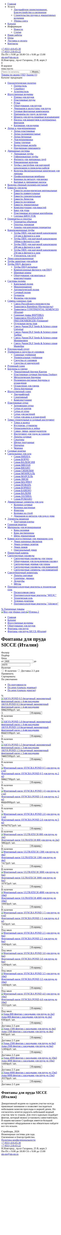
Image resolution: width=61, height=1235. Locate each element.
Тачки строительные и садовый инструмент (31, 419)
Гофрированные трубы (26, 156)
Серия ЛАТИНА (23, 496)
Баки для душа (21, 210)
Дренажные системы (19, 151)
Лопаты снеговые (23, 575)
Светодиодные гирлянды (21, 555)
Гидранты (19, 295)
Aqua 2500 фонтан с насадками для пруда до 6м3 (27, 1046)
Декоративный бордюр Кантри (30, 371)
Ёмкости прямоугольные (27, 193)
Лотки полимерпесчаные (27, 134)
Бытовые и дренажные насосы (30, 182)
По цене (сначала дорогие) (22, 690)
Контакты (13, 43)
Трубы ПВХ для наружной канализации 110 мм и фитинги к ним (35, 234)
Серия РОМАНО (23, 499)
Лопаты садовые (22, 436)
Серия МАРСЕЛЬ (23, 476)
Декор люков (21, 547)
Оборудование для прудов (28, 105)
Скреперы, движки (24, 578)
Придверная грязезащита (27, 148)
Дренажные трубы (23, 153)
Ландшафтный (21, 394)
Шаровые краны (22, 272)
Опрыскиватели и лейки (27, 428)
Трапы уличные (22, 142)
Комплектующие (23, 400)
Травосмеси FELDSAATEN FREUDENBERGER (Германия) (31, 319)
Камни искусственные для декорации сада (30, 538)
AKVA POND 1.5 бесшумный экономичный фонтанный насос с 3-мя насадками (24, 752)
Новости (18, 29)
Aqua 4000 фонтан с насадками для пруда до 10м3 (27, 1060)
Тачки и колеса (22, 422)
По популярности (17, 684)
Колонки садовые (23, 504)
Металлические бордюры (27, 377)
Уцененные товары (12, 609)
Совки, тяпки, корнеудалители (30, 431)
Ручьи (17, 102)
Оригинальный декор (25, 550)
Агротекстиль (21, 91)
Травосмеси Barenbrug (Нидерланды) (33, 306)
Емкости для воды (17, 187)
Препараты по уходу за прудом (30, 114)
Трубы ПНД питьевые (26, 267)
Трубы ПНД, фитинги (19, 264)
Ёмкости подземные (24, 201)
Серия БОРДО (21, 459)
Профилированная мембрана (29, 176)
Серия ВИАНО (22, 467)
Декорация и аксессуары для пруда (32, 108)
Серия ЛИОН (21, 479)
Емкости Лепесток (23, 199)
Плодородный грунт (18, 349)
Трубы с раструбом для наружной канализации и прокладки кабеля (32, 166)
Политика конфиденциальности (18, 1140)
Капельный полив (23, 284)
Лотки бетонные (22, 136)
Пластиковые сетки (18, 402)
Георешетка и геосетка (20, 218)
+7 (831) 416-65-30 (11, 48)
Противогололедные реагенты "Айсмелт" (36, 603)
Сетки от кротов (22, 408)
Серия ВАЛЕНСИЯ (24, 462)
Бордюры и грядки (18, 368)
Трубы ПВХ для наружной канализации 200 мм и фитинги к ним (35, 245)
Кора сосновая (21, 530)
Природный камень (18, 552)
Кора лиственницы (24, 533)
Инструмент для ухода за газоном (32, 434)
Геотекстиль (20, 85)
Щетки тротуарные (24, 442)
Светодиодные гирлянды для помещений (36, 567)
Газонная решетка (17, 524)
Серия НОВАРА (22, 484)
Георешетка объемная (25, 221)
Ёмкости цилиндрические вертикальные (35, 190)
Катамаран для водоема (26, 125)
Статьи (17, 32)
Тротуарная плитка (24, 521)
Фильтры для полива (25, 298)
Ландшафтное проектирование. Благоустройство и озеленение (30, 11)
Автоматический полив (26, 289)
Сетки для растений (24, 414)
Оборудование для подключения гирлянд (36, 561)
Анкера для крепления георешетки (32, 227)
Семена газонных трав (20, 301)
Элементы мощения (18, 518)
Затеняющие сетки (24, 405)
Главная (12, 4)
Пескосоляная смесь (24, 592)
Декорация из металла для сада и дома (34, 516)
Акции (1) (31, 74)
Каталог (12, 23)
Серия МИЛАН (22, 465)
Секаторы (19, 439)
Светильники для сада (19, 453)
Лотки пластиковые (24, 131)
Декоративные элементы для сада (25, 501)
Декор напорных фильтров (28, 541)
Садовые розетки (17, 451)
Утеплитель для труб (25, 255)
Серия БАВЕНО (22, 490)
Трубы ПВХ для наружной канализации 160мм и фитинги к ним (35, 240)
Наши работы (15, 35)
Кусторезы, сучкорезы (25, 425)
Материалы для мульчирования (24, 527)
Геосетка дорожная (24, 224)
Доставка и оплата (17, 40)
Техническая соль (23, 598)
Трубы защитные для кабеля (23, 261)
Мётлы (17, 584)
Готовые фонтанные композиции (31, 111)
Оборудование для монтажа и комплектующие (29, 277)
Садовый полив (22, 292)
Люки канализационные (21, 258)
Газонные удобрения (25, 354)
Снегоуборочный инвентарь (23, 572)
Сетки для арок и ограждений (30, 417)
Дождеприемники (23, 139)
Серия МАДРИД (23, 482)
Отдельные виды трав (25, 323)
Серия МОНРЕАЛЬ (24, 473)
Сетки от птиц (21, 411)
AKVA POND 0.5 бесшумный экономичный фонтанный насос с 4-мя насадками (24, 705)
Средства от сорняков (25, 360)
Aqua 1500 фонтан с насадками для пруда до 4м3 (27, 1031)
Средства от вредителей (26, 363)
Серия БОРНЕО (22, 487)
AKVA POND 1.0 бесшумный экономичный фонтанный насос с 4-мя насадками (24, 728)
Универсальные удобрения (28, 357)
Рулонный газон (16, 366)
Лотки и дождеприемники (22, 128)
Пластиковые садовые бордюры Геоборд (35, 374)
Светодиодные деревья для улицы (32, 564)
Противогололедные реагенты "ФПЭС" (35, 595)
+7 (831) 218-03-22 (11, 51)
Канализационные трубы (21, 230)
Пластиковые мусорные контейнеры (33, 213)
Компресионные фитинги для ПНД (33, 269)
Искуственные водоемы (20, 94)
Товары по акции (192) (13, 74)
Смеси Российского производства (32, 303)
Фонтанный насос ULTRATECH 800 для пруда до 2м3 (30, 840)
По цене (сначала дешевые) (22, 687)
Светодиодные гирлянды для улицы (33, 558)
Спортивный (21, 397)
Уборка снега (21, 20)
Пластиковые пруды (24, 100)
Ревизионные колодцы (26, 162)
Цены (11, 37)
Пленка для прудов (24, 97)
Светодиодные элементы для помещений (36, 569)
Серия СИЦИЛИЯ (24, 470)
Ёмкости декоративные (26, 204)
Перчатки (19, 445)
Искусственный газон (19, 391)
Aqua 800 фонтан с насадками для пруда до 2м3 (26, 1017)
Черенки (18, 448)
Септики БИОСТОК (25, 216)
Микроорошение (23, 286)
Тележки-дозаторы (24, 600)
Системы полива (16, 281)
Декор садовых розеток (26, 544)
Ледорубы (19, 581)
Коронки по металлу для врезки (31, 179)
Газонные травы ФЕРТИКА (29, 315)
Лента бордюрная (23, 388)
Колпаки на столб (23, 513)
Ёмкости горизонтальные (27, 196)
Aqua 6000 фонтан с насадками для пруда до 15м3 (27, 1075)
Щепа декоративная (24, 535)
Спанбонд (19, 88)
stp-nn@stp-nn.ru (9, 57)
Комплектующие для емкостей (30, 207)
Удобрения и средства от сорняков (26, 351)
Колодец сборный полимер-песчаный (28, 184)
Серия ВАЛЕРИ (22, 493)
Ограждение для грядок (26, 385)
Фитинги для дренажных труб (30, 159)
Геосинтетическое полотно (22, 83)
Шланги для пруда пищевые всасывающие (36, 117)
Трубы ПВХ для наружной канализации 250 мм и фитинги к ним (35, 251)
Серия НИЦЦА (22, 456)
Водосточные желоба (25, 145)
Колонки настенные (24, 507)
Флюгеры (19, 510)
